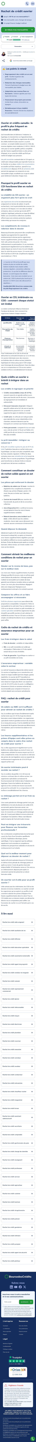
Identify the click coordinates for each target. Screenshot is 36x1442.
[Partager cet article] (3, 60)
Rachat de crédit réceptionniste (14, 1210)
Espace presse (23, 1331)
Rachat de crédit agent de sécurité (15, 1252)
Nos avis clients (23, 1325)
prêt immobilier (9, 159)
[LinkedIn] (11, 1287)
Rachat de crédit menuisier (12, 1049)
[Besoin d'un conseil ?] (27, 3)
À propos (5, 1325)
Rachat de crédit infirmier (11, 939)
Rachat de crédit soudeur (11, 1066)
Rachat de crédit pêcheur (11, 1261)
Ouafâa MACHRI (16, 52)
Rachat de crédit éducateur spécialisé (16, 947)
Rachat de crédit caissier (11, 981)
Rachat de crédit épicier (11, 999)
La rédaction (6, 1328)
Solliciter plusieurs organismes (11, 601)
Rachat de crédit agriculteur (12, 1185)
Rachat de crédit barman (11, 1202)
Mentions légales (7, 1343)
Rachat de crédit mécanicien (12, 1083)
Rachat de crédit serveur (11, 1177)
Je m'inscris (24, 1302)
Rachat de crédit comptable (12, 1135)
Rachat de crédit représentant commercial (13, 990)
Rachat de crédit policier (11, 1219)
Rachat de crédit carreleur (12, 1058)
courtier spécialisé (7, 611)
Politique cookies (7, 1349)
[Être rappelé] (32, 1439)
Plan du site (6, 1352)
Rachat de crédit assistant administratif (12, 1117)
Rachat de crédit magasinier (12, 1100)
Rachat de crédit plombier (12, 1032)
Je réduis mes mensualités (16, 30)
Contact (21, 1334)
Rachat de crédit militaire (11, 1236)
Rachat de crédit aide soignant (13, 922)
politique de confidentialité (24, 1315)
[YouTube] (15, 1287)
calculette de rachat (21, 456)
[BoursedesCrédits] (18, 1277)
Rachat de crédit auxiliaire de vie (14, 930)
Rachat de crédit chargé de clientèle (15, 1151)
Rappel (5, 1334)
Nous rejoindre (7, 1331)
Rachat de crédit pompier (11, 1244)
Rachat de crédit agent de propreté (15, 964)
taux (27, 427)
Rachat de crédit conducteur (12, 1075)
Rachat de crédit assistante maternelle (16, 956)
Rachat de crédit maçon (11, 1016)
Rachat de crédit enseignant (12, 1160)
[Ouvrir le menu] (32, 3)
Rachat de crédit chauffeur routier (14, 1091)
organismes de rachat (11, 202)
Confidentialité (7, 1346)
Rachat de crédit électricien (12, 1024)
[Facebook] (20, 1287)
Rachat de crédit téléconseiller (13, 1007)
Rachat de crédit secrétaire (12, 1126)
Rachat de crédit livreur (11, 1108)
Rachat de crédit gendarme (12, 1227)
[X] (24, 1287)
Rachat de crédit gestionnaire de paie (16, 1143)
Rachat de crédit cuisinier (11, 1193)
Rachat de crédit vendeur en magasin (16, 973)
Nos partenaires (23, 1328)
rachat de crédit (29, 169)
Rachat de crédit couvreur (12, 1041)
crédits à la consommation (25, 164)
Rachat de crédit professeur (12, 1168)
